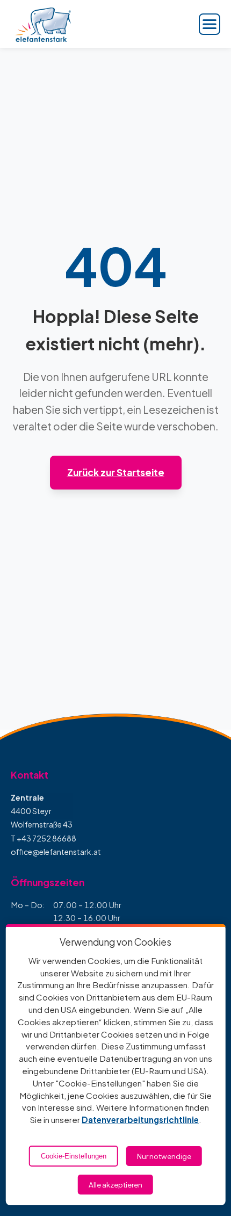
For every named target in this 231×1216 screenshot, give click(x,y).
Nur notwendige (164, 1156)
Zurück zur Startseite (115, 472)
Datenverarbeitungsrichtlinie (140, 1119)
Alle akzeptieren (115, 1184)
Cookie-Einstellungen (73, 1156)
